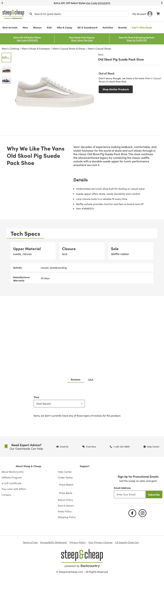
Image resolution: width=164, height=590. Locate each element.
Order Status (65, 477)
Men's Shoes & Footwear (36, 48)
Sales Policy (65, 511)
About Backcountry (13, 471)
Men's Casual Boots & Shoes (69, 48)
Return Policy (65, 499)
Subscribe (154, 494)
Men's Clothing (10, 48)
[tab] (25, 233)
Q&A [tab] (90, 379)
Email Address (122, 487)
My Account (139, 14)
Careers (6, 494)
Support (84, 466)
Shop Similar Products (116, 89)
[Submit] (30, 13)
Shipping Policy (67, 517)
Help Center (65, 471)
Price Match (66, 484)
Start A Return (66, 505)
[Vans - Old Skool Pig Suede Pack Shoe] (6, 57)
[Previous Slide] (2, 3)
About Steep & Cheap (28, 466)
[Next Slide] (162, 3)
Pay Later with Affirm (14, 489)
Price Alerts (65, 493)
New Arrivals (10, 27)
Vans (100, 54)
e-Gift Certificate (11, 483)
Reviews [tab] (75, 379)
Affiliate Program (12, 477)
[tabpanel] (82, 262)
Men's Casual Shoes (99, 48)
